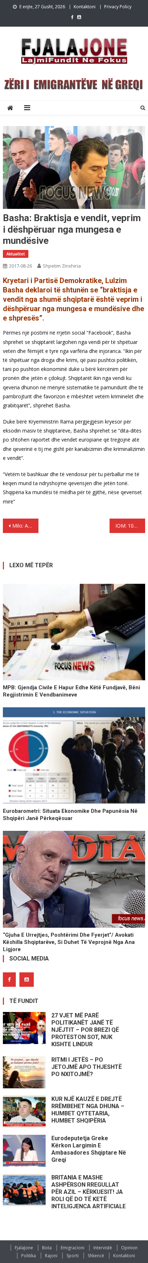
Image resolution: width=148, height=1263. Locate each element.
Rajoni (51, 1256)
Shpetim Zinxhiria (62, 266)
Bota (47, 1248)
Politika (28, 1256)
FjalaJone (24, 1248)
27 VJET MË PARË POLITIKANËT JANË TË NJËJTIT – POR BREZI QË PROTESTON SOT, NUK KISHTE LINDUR (85, 1030)
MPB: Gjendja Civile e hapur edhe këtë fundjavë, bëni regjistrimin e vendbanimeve (71, 691)
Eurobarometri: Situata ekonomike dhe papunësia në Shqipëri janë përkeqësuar (70, 814)
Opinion (129, 1248)
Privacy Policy (117, 7)
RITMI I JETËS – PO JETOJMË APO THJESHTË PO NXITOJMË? (86, 1067)
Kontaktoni (85, 7)
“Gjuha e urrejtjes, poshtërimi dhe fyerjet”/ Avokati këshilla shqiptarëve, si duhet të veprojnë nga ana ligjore (69, 942)
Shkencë (96, 1256)
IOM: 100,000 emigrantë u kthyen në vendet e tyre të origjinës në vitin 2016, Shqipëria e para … (130, 525)
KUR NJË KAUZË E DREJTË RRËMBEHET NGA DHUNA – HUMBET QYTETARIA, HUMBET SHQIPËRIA (87, 1110)
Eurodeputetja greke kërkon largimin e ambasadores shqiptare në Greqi (88, 1149)
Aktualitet (15, 253)
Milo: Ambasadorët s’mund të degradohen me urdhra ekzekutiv (25, 525)
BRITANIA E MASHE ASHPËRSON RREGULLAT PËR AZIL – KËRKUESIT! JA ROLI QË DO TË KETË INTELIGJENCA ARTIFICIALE (88, 1192)
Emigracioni (72, 1248)
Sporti (72, 1256)
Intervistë (102, 1248)
